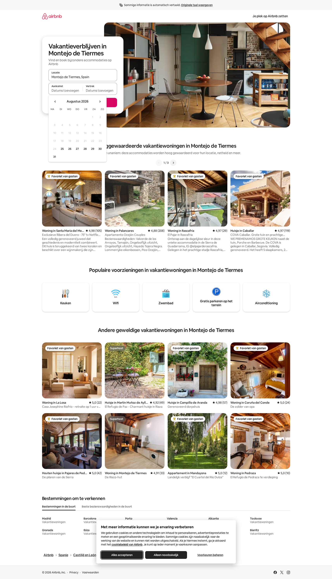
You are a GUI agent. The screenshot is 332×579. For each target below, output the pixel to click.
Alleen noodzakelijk (166, 555)
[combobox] (83, 77)
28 (85, 149)
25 (62, 149)
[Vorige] (159, 163)
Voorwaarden (90, 572)
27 (77, 149)
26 (69, 149)
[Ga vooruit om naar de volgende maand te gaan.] (100, 101)
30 (100, 149)
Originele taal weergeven (197, 5)
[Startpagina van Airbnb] (52, 16)
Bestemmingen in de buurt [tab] (59, 506)
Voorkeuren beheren (210, 555)
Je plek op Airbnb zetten (270, 16)
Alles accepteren (122, 555)
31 (54, 157)
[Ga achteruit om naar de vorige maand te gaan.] (55, 101)
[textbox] (66, 90)
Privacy (73, 572)
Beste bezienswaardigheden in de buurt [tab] (107, 506)
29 (92, 149)
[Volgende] (173, 163)
